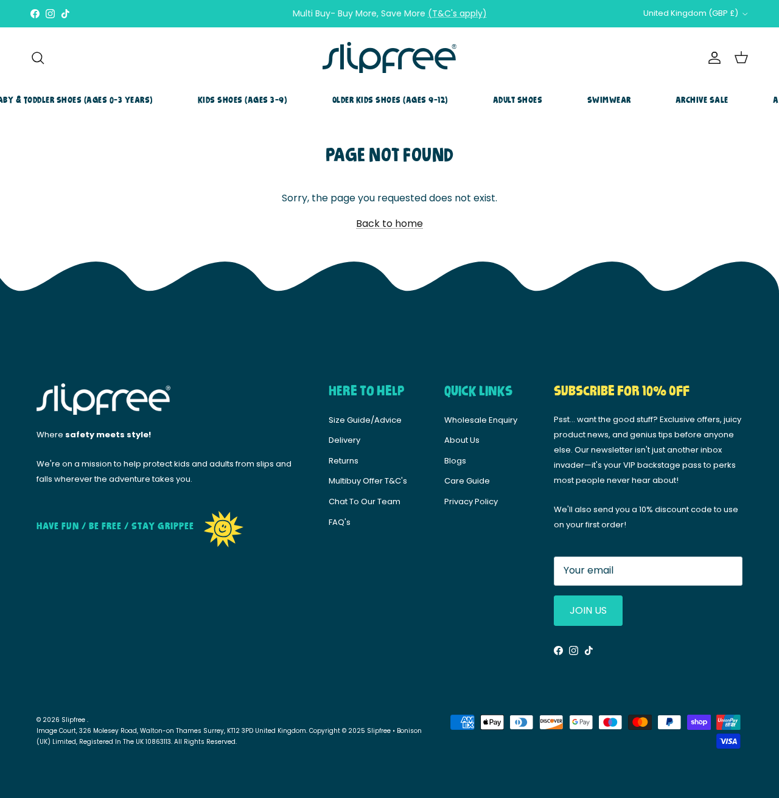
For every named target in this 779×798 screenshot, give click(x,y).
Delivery (344, 440)
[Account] (712, 57)
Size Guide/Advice (365, 420)
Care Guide (467, 481)
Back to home (389, 224)
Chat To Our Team (364, 501)
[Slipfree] (389, 58)
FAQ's (340, 522)
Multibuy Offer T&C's (368, 481)
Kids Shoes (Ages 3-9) (243, 100)
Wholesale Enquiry (480, 420)
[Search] (37, 57)
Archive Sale (702, 100)
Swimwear (609, 100)
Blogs (455, 461)
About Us (462, 440)
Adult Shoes (518, 100)
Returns (343, 461)
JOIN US (588, 610)
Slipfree (74, 719)
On (446, 18)
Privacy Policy (471, 501)
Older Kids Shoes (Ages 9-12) (390, 100)
